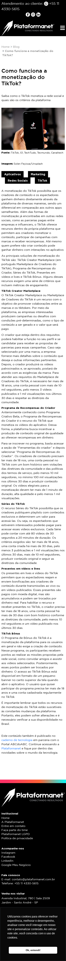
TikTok (42, 180)
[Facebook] (28, 14)
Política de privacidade (17, 838)
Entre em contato (13, 826)
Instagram (8, 853)
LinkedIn (7, 861)
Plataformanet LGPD (15, 834)
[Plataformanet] (27, 28)
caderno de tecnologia (16, 740)
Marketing (38, 174)
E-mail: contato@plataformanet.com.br (28, 879)
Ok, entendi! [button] (33, 950)
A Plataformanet (12, 822)
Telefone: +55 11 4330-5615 (20, 883)
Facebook (8, 857)
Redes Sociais (18, 180)
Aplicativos (12, 174)
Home (5, 47)
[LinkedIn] (38, 14)
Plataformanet (11, 748)
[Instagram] (33, 14)
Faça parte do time (14, 830)
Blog (16, 47)
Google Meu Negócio (16, 865)
